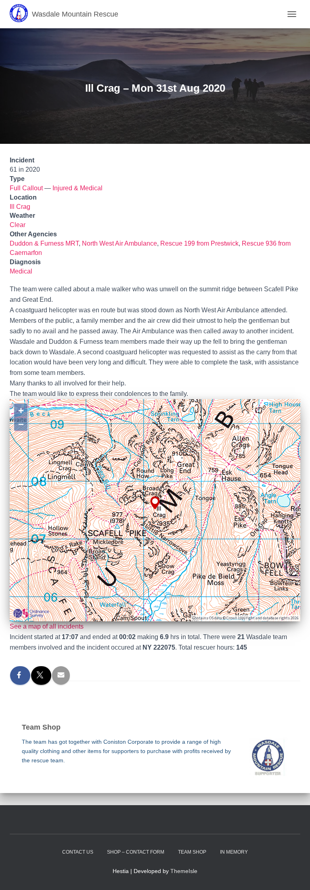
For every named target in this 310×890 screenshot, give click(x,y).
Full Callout (26, 188)
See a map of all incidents (47, 626)
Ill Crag (20, 206)
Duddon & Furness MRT (44, 243)
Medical (21, 271)
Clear (17, 224)
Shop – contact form (135, 852)
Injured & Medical (77, 188)
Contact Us (77, 852)
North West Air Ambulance (119, 243)
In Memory (234, 852)
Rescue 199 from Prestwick (199, 243)
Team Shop (192, 852)
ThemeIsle (183, 871)
